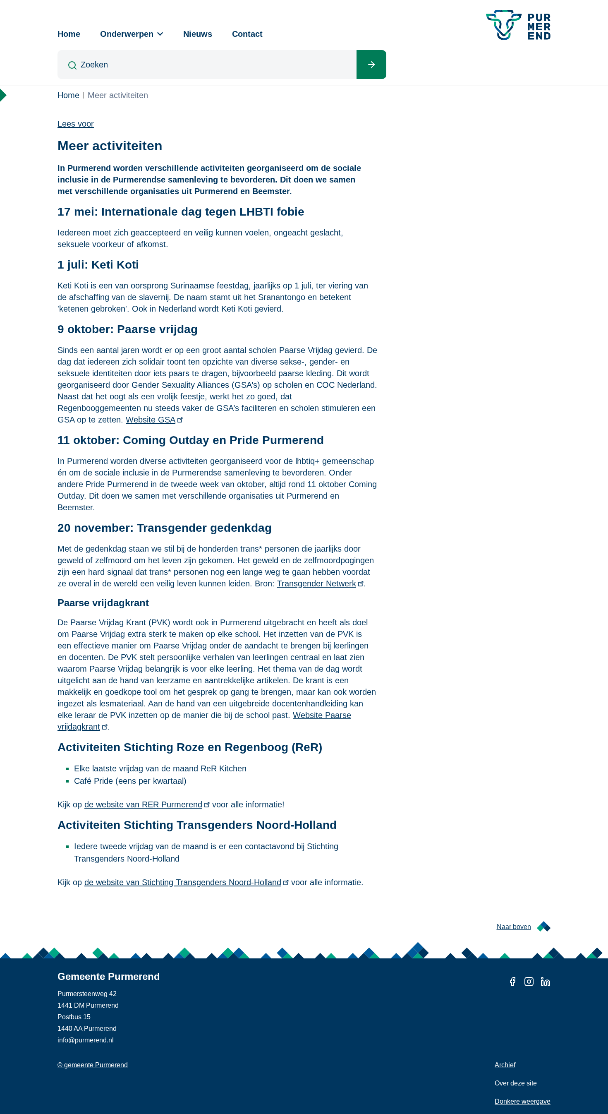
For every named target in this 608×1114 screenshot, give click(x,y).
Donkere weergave (523, 1101)
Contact (247, 33)
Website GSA (150, 419)
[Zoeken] (371, 64)
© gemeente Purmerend (92, 1064)
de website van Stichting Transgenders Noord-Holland (182, 882)
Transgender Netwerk (316, 583)
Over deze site (516, 1083)
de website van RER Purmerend (143, 804)
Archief (505, 1064)
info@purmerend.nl (85, 1040)
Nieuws (197, 33)
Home (68, 33)
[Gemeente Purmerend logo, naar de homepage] (518, 25)
